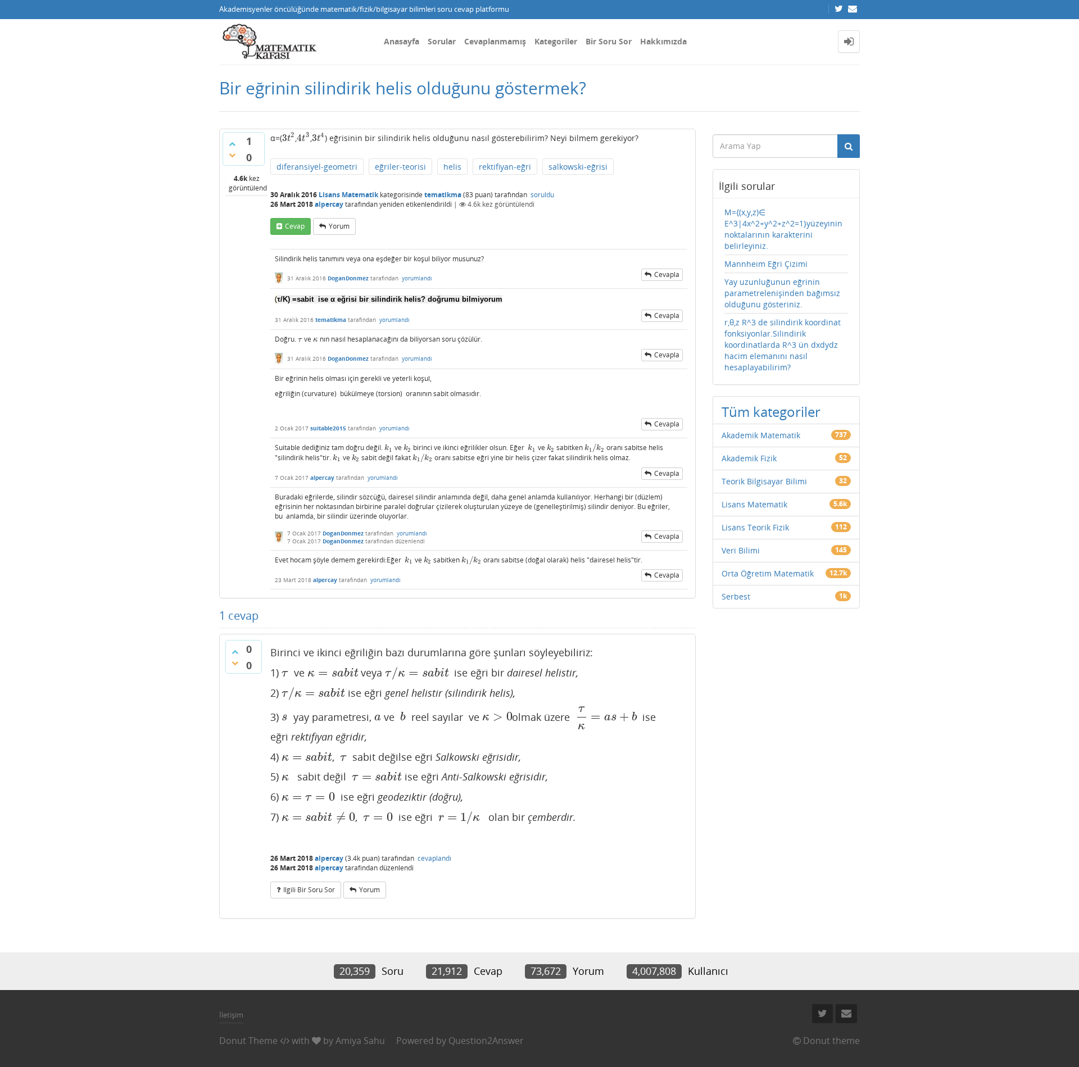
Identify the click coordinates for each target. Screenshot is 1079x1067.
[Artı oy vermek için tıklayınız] (232, 144)
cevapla (666, 274)
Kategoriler (555, 41)
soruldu (542, 194)
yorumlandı (417, 278)
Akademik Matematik (761, 435)
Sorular (442, 41)
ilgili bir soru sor (309, 890)
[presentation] (288, 138)
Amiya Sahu (360, 1040)
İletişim (231, 1015)
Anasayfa (401, 41)
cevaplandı (434, 858)
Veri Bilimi (741, 550)
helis (452, 166)
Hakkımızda (663, 41)
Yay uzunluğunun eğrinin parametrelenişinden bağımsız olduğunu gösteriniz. (782, 293)
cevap (295, 226)
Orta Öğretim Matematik (768, 573)
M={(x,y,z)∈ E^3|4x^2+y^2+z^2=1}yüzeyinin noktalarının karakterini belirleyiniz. (783, 229)
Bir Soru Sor (609, 41)
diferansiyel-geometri (316, 166)
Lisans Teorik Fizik (755, 527)
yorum (339, 226)
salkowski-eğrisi (577, 166)
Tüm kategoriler (771, 411)
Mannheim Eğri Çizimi (766, 263)
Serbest (736, 596)
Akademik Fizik (749, 458)
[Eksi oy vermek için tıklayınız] (232, 155)
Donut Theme (248, 1040)
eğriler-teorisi (400, 166)
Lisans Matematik (348, 194)
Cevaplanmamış (495, 41)
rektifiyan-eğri (505, 166)
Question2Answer (486, 1040)
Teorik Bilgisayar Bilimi (764, 481)
